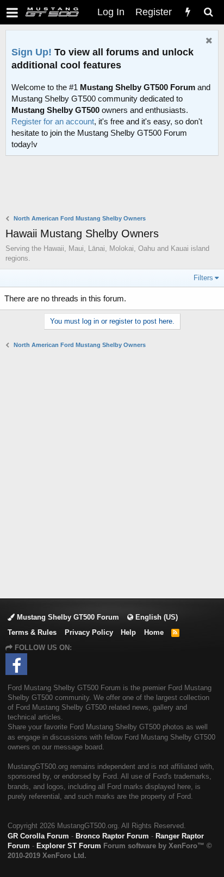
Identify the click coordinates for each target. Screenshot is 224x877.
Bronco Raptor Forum (112, 836)
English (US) (155, 617)
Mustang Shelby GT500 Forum (67, 617)
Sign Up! (31, 52)
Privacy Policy (89, 632)
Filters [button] (203, 278)
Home (154, 632)
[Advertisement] (114, 186)
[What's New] (187, 12)
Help (128, 632)
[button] (12, 12)
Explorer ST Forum (68, 846)
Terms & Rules (32, 632)
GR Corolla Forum (38, 836)
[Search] (208, 12)
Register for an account (52, 121)
